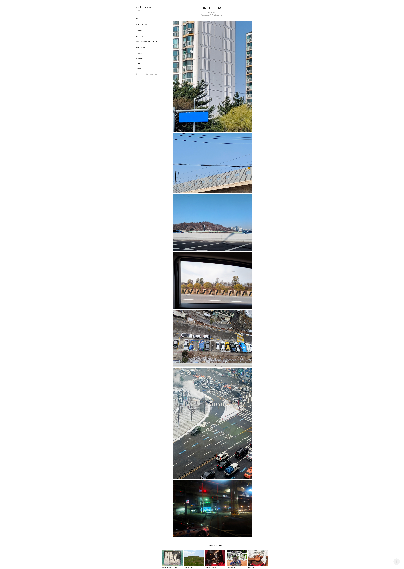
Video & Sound (141, 24)
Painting (139, 30)
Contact (138, 69)
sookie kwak (144, 7)
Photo (138, 19)
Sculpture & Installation (146, 42)
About (138, 63)
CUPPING (139, 53)
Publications (141, 48)
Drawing (139, 36)
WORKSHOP (140, 58)
